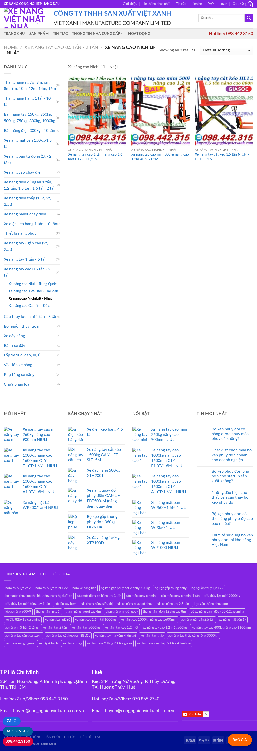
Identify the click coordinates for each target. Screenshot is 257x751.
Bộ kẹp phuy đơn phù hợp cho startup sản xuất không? (230, 476)
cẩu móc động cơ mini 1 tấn (180, 595)
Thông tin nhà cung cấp (96, 34)
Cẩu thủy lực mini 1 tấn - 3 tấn (30, 317)
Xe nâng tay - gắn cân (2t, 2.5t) (26, 246)
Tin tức (181, 3)
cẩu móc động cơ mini (141, 595)
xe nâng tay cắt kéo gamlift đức (68, 635)
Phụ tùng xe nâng (19, 375)
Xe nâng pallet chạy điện (25, 214)
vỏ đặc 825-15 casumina (22, 619)
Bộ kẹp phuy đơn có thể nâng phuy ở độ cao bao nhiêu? (232, 518)
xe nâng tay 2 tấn (55, 627)
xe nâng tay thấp (152, 635)
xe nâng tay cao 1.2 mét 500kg (165, 627)
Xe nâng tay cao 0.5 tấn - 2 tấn (61, 47)
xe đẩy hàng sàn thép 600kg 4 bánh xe (164, 643)
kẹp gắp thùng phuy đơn (211, 603)
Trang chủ (14, 34)
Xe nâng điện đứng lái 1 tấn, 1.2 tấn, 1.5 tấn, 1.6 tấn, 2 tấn (30, 185)
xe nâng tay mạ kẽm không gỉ (115, 635)
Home (11, 47)
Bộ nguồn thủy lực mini (24, 326)
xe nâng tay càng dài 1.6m (23, 635)
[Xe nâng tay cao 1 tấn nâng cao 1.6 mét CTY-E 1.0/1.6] (97, 111)
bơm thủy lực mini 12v (51, 588)
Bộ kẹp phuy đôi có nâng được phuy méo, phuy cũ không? (231, 434)
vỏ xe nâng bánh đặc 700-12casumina (217, 611)
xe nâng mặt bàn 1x (232, 619)
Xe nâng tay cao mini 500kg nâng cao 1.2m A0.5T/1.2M (160, 157)
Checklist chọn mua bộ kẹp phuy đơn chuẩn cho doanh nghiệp (232, 455)
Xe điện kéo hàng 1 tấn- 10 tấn (30, 224)
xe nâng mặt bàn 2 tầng (21, 627)
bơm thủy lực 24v (18, 588)
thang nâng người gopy (122, 611)
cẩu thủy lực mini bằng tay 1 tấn (27, 603)
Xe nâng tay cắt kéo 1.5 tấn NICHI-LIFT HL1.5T (222, 157)
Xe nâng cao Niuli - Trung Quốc (33, 284)
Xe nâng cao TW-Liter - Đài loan (33, 291)
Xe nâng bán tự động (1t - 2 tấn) (27, 159)
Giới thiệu (130, 3)
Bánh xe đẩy (14, 346)
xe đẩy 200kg (72, 643)
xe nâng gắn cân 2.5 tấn (197, 619)
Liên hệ (196, 3)
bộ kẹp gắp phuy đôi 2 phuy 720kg (125, 588)
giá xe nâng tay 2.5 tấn (173, 603)
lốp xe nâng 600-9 (18, 611)
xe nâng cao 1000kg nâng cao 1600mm (149, 619)
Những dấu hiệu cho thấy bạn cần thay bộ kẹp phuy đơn (230, 497)
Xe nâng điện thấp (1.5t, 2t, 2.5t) (27, 201)
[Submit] (249, 18)
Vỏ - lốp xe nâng (18, 365)
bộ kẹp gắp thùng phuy (171, 588)
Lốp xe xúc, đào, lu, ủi (22, 355)
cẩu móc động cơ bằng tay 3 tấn (99, 595)
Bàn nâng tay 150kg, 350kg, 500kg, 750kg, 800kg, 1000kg (29, 117)
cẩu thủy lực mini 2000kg (222, 595)
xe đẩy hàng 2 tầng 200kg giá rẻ (109, 643)
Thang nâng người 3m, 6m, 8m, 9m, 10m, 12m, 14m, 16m (30, 85)
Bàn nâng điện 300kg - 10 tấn (29, 131)
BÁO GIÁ (240, 740)
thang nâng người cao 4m (83, 611)
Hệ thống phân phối (156, 3)
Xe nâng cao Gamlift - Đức (29, 306)
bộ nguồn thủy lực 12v (207, 588)
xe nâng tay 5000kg (86, 627)
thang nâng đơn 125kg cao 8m (164, 611)
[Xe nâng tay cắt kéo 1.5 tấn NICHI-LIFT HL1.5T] (224, 111)
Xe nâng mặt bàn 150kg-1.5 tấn (28, 143)
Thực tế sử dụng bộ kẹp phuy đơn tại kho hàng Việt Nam (232, 540)
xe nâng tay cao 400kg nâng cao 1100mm (221, 627)
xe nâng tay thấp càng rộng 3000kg (193, 635)
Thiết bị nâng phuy (20, 233)
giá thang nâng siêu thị (97, 603)
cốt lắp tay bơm (66, 603)
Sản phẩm (39, 34)
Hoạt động (139, 34)
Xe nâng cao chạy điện (23, 172)
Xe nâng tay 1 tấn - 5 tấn (25, 259)
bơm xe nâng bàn (84, 588)
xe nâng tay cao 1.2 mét (121, 627)
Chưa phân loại (17, 384)
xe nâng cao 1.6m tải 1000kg (95, 619)
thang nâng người (48, 611)
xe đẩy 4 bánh (48, 643)
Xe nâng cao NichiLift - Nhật (30, 298)
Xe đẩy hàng (14, 336)
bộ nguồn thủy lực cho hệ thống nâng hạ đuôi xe (38, 595)
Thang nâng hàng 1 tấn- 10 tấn (27, 101)
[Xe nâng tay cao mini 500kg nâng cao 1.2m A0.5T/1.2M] (160, 111)
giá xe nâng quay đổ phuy (135, 603)
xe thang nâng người (19, 643)
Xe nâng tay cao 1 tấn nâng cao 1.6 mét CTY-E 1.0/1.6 (95, 157)
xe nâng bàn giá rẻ (57, 619)
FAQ (210, 3)
